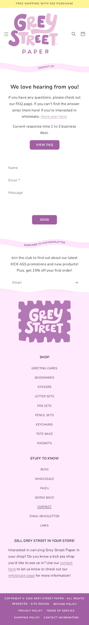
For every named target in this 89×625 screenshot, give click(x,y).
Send (44, 220)
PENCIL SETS (44, 415)
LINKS (44, 526)
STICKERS (44, 387)
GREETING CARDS (44, 368)
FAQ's (44, 488)
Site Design (40, 604)
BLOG (44, 469)
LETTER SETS (44, 396)
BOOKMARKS (44, 378)
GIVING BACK (44, 498)
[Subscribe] (76, 282)
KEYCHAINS (44, 424)
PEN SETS (44, 406)
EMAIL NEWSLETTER (44, 516)
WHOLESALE (44, 479)
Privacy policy (30, 610)
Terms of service (60, 610)
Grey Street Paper (49, 598)
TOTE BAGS (44, 434)
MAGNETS (44, 443)
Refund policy (65, 604)
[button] (73, 34)
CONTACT (44, 507)
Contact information (61, 617)
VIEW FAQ (44, 145)
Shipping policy (27, 617)
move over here (53, 116)
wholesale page (21, 575)
